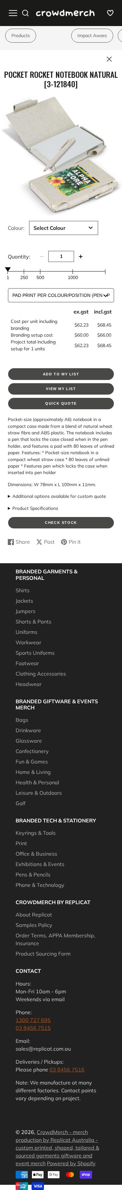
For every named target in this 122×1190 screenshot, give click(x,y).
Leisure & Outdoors (39, 793)
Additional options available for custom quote (59, 496)
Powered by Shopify (71, 1163)
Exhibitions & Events (40, 864)
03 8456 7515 (33, 1028)
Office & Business (36, 853)
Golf (20, 803)
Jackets (24, 600)
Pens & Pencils (33, 874)
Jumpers (25, 611)
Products (20, 35)
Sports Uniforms (35, 653)
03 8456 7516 (67, 1069)
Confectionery (32, 751)
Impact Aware (92, 35)
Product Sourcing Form (43, 953)
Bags (22, 720)
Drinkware (28, 730)
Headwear (29, 684)
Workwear (28, 642)
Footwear (27, 663)
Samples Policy (34, 925)
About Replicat (34, 914)
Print (21, 843)
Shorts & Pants (33, 621)
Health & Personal (37, 782)
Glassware (29, 740)
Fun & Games (32, 761)
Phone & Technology (40, 885)
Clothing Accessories (41, 673)
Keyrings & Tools (36, 833)
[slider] (8, 269)
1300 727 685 (33, 1020)
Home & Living (33, 772)
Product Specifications (35, 508)
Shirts (23, 590)
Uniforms (26, 632)
